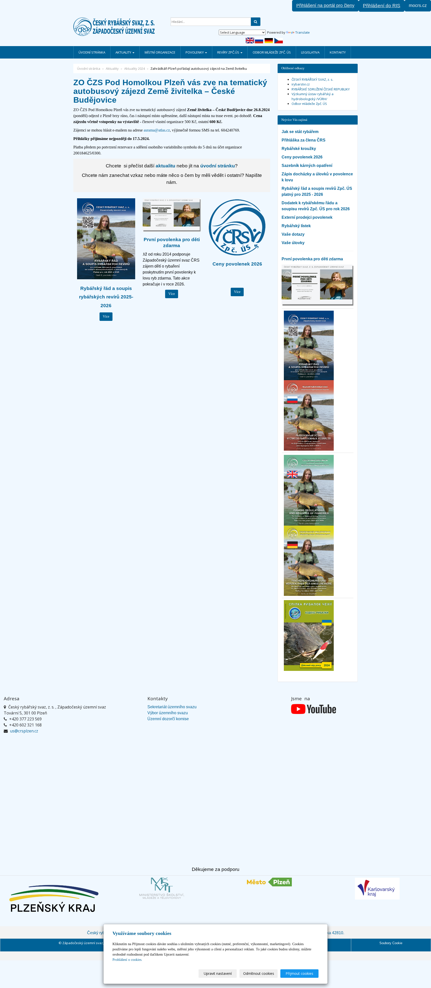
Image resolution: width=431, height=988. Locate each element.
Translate (302, 32)
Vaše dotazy (293, 234)
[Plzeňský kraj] (54, 898)
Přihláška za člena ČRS (303, 140)
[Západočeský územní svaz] (118, 26)
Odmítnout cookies (258, 973)
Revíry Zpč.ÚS (228, 52)
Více (106, 316)
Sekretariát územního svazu (172, 707)
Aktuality (123, 52)
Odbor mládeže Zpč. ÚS (272, 52)
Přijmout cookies (299, 973)
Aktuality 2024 (134, 68)
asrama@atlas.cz (157, 130)
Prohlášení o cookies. (127, 960)
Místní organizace (160, 52)
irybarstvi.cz (301, 84)
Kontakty (338, 52)
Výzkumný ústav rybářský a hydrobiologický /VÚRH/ (312, 96)
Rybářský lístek (296, 226)
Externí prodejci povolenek (307, 217)
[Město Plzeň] (269, 882)
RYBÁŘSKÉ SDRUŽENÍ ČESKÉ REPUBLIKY (321, 89)
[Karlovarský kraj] (377, 889)
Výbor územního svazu (167, 713)
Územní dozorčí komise (168, 719)
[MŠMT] (162, 888)
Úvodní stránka (92, 52)
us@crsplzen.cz (24, 731)
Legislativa (310, 52)
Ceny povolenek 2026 (302, 157)
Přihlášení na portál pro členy (325, 5)
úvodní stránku (217, 165)
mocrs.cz (418, 5)
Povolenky (195, 52)
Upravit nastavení (218, 973)
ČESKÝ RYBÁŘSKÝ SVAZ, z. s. (312, 79)
